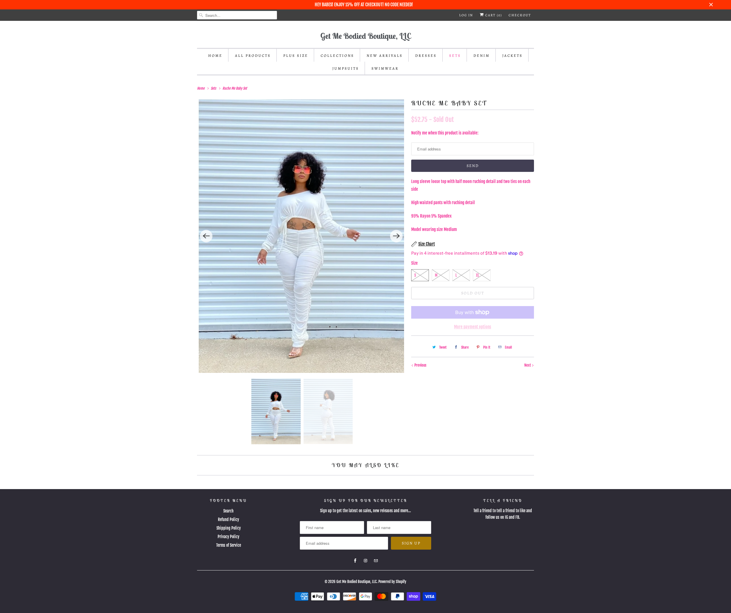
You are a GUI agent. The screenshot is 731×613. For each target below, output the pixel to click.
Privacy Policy (228, 536)
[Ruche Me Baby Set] (301, 236)
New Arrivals (385, 55)
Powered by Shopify (392, 581)
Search (228, 511)
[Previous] (206, 236)
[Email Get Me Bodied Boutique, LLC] (375, 560)
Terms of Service (228, 545)
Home (215, 55)
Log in (466, 15)
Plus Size (295, 55)
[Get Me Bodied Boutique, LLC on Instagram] (365, 560)
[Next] (396, 236)
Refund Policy (228, 519)
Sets (455, 55)
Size (414, 263)
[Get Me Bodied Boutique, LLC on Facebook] (355, 560)
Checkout (520, 15)
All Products (253, 55)
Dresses (426, 55)
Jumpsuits (345, 68)
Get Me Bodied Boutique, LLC (356, 581)
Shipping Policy (228, 528)
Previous (419, 365)
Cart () (493, 15)
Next (528, 365)
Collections (337, 55)
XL (477, 275)
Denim (481, 55)
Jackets (512, 55)
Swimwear (385, 68)
